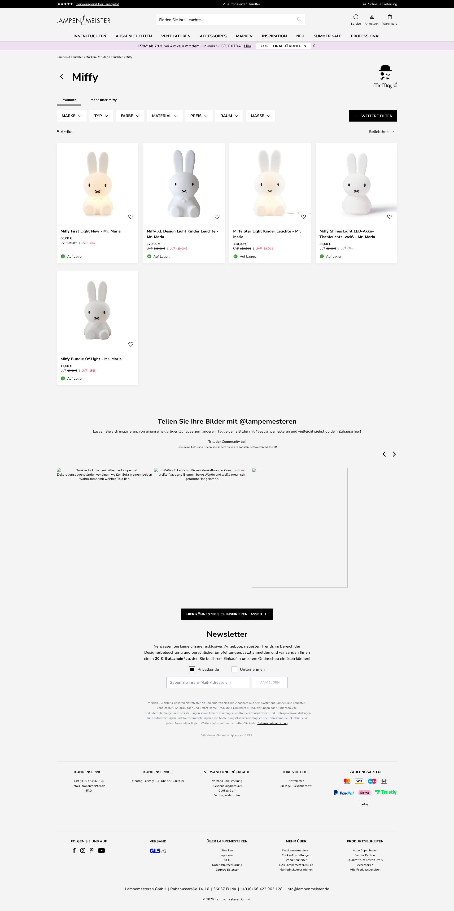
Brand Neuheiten (296, 860)
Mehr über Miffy (104, 99)
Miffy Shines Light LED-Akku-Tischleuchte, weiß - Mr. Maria (347, 233)
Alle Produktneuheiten (365, 869)
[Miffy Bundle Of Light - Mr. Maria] (97, 328)
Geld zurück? (227, 790)
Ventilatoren (175, 36)
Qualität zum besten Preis (365, 860)
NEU (300, 36)
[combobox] (230, 19)
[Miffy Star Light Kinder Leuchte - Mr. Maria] (270, 203)
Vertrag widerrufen (227, 795)
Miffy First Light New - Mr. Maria (91, 231)
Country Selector (227, 869)
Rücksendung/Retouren (227, 786)
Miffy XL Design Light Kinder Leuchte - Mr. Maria (182, 233)
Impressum (227, 855)
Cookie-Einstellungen (296, 855)
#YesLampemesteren (296, 850)
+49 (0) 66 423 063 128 (89, 781)
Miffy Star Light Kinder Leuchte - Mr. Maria (267, 233)
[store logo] (83, 19)
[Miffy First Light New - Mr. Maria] (97, 203)
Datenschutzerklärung (273, 723)
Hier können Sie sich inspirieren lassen (224, 614)
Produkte (68, 99)
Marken (91, 57)
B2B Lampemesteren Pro (296, 865)
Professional (365, 36)
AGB (227, 860)
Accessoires (365, 865)
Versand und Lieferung (227, 781)
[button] (130, 217)
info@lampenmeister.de (89, 786)
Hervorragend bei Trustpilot (97, 4)
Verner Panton (365, 855)
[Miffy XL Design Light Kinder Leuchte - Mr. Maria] (184, 203)
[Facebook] (74, 850)
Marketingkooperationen (296, 869)
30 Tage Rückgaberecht (296, 786)
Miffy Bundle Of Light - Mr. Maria (91, 358)
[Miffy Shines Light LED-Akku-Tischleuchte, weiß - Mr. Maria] (356, 203)
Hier (247, 45)
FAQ (89, 790)
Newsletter (296, 781)
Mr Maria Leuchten (110, 57)
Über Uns (227, 850)
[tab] (72, 116)
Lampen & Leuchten (70, 57)
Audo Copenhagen (365, 850)
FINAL (283, 46)
